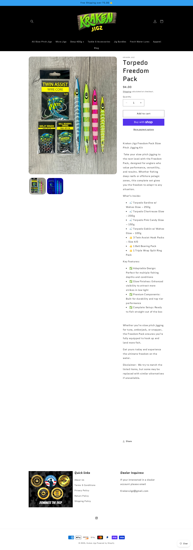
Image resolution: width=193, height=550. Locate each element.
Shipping (127, 91)
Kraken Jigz (91, 543)
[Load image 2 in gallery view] (55, 186)
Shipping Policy (82, 501)
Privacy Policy (81, 490)
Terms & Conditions (85, 485)
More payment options (143, 129)
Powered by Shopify (105, 543)
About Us (79, 479)
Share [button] (129, 441)
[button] (32, 21)
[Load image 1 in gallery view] (37, 186)
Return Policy (81, 495)
